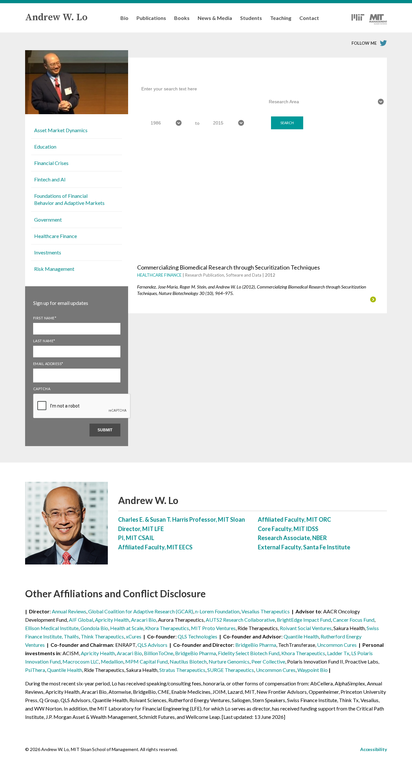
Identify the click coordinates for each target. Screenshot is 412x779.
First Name (45, 318)
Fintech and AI (50, 179)
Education (45, 146)
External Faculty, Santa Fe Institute (304, 547)
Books (182, 18)
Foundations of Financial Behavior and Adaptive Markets (69, 199)
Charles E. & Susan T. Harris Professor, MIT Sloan (181, 519)
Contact (309, 18)
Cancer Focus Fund (353, 620)
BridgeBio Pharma (255, 645)
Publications (151, 18)
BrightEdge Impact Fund (304, 620)
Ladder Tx (338, 653)
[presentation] (82, 418)
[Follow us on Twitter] (383, 43)
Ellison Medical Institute (52, 628)
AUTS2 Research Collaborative (240, 620)
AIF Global (81, 620)
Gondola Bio (94, 628)
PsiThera (35, 670)
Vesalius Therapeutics (265, 611)
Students (251, 18)
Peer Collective (268, 661)
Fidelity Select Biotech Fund (248, 653)
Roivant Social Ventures (306, 628)
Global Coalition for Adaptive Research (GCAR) (140, 611)
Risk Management (54, 269)
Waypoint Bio (312, 670)
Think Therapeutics (102, 636)
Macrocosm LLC (80, 661)
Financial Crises (51, 163)
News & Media (215, 18)
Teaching (280, 18)
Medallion (112, 661)
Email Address (48, 364)
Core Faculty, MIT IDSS (288, 528)
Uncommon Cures (337, 645)
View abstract (206, 299)
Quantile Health (301, 636)
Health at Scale (126, 628)
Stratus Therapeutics (182, 670)
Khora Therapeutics (167, 628)
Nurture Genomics (229, 661)
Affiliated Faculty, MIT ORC (294, 519)
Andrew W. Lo (56, 17)
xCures (133, 636)
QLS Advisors (152, 645)
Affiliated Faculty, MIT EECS (155, 547)
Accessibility (373, 749)
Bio (124, 18)
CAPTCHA (42, 389)
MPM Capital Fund (146, 661)
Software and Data (243, 275)
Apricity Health (112, 620)
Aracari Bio (143, 620)
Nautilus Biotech (188, 661)
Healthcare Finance (55, 236)
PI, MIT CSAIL (136, 537)
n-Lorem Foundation (217, 611)
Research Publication (204, 275)
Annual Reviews (69, 611)
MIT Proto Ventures (213, 628)
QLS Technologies (197, 636)
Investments (47, 252)
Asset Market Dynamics (61, 130)
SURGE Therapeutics (230, 670)
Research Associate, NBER (292, 537)
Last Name (44, 341)
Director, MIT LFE (141, 528)
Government (48, 219)
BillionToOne (158, 653)
